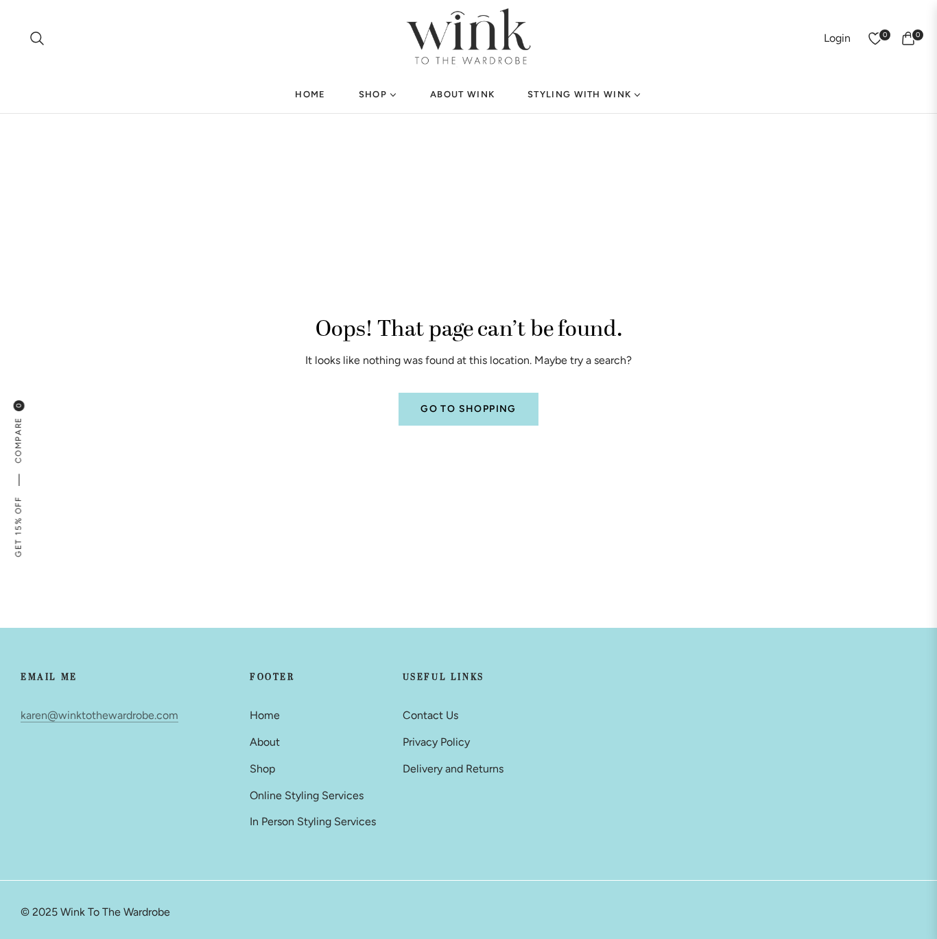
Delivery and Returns (453, 768)
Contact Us (430, 715)
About (265, 741)
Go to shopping (468, 409)
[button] (37, 38)
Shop (262, 768)
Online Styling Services (307, 795)
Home (265, 715)
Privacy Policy (436, 741)
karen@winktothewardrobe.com (99, 715)
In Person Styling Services (313, 821)
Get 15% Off (18, 526)
